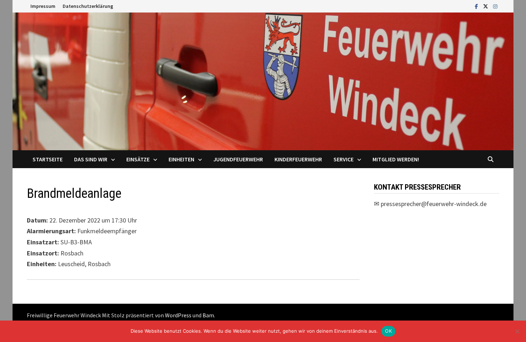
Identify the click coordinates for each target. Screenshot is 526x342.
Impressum (42, 6)
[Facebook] (477, 6)
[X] (486, 6)
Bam (208, 315)
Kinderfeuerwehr (298, 159)
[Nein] (517, 331)
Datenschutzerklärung (88, 6)
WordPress (178, 315)
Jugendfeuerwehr (238, 159)
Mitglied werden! (395, 159)
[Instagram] (495, 6)
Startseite (48, 159)
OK (388, 331)
